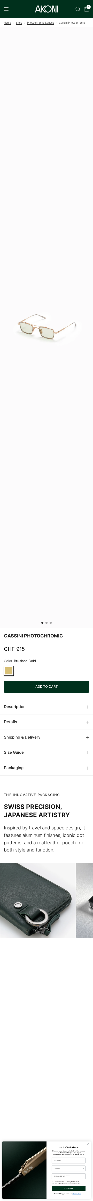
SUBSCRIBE (69, 1188)
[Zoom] (46, 327)
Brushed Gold (9, 671)
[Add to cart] (46, 687)
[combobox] (68, 1168)
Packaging (14, 767)
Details (10, 721)
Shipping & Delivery (22, 737)
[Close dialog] (88, 1144)
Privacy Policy (77, 1194)
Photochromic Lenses (40, 22)
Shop (19, 22)
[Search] (78, 9)
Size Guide (14, 752)
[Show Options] (83, 1168)
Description (15, 706)
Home (7, 22)
